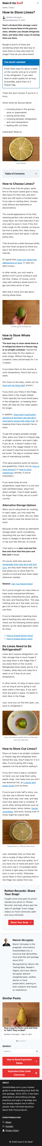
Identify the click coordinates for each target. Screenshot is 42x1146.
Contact (9, 1126)
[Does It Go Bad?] (12, 3)
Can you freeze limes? (22, 584)
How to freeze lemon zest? (20, 639)
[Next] (35, 1021)
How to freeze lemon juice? (20, 635)
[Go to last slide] (6, 1021)
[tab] (16, 1040)
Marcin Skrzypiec (15, 17)
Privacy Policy (12, 1130)
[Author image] (4, 17)
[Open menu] (38, 3)
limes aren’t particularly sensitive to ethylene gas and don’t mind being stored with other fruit (19, 417)
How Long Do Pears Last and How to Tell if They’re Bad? (21, 1029)
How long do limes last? (13, 385)
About (8, 1122)
